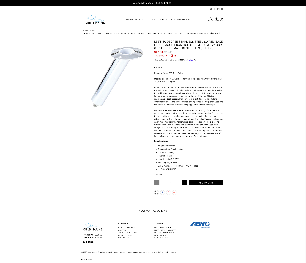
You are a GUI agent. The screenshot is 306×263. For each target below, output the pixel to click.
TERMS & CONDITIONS (127, 233)
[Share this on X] (156, 192)
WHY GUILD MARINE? (126, 228)
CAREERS (122, 230)
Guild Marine (92, 252)
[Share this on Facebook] (162, 192)
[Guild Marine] (96, 19)
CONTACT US (123, 238)
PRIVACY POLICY (125, 235)
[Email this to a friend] (174, 192)
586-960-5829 (163, 3)
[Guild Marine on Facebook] (215, 9)
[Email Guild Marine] (211, 9)
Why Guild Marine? (180, 20)
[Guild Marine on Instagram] (218, 9)
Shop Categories (157, 20)
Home (85, 30)
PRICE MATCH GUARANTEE (165, 230)
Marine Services (134, 20)
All (94, 30)
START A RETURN (161, 238)
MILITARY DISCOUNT (162, 228)
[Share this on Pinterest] (168, 192)
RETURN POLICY (160, 235)
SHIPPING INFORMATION (164, 233)
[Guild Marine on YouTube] (222, 9)
